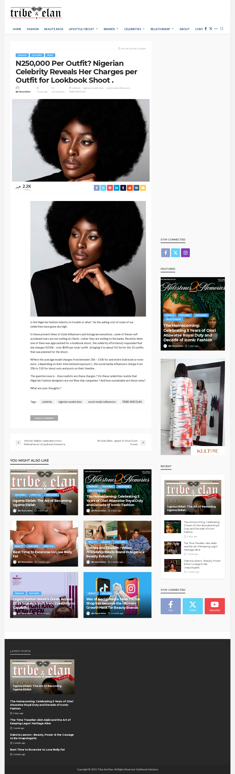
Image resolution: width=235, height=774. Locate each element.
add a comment (44, 418)
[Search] (222, 29)
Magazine (51, 495)
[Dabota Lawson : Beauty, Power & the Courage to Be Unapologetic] (172, 565)
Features (37, 55)
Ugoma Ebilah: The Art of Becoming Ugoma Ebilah (42, 503)
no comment (58, 91)
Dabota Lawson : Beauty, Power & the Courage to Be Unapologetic (202, 564)
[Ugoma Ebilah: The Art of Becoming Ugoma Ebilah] (44, 492)
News (50, 55)
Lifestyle (36, 495)
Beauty (19, 546)
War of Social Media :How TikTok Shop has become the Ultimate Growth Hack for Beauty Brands (113, 603)
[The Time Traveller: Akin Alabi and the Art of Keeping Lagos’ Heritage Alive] (193, 314)
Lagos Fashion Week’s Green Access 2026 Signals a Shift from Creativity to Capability (44, 603)
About (185, 29)
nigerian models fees (93, 88)
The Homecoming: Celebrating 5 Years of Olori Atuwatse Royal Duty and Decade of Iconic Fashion (114, 500)
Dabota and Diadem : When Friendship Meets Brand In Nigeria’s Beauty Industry (115, 552)
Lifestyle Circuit (81, 29)
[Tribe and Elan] (36, 11)
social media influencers (118, 88)
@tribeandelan (23, 91)
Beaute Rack (53, 29)
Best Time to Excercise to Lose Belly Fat (42, 554)
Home (17, 29)
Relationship (160, 29)
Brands (109, 29)
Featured (20, 495)
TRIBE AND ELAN (77, 91)
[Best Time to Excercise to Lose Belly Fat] (44, 544)
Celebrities (132, 29)
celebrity (76, 88)
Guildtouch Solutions (147, 769)
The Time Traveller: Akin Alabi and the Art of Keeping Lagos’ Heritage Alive (192, 335)
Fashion (33, 29)
